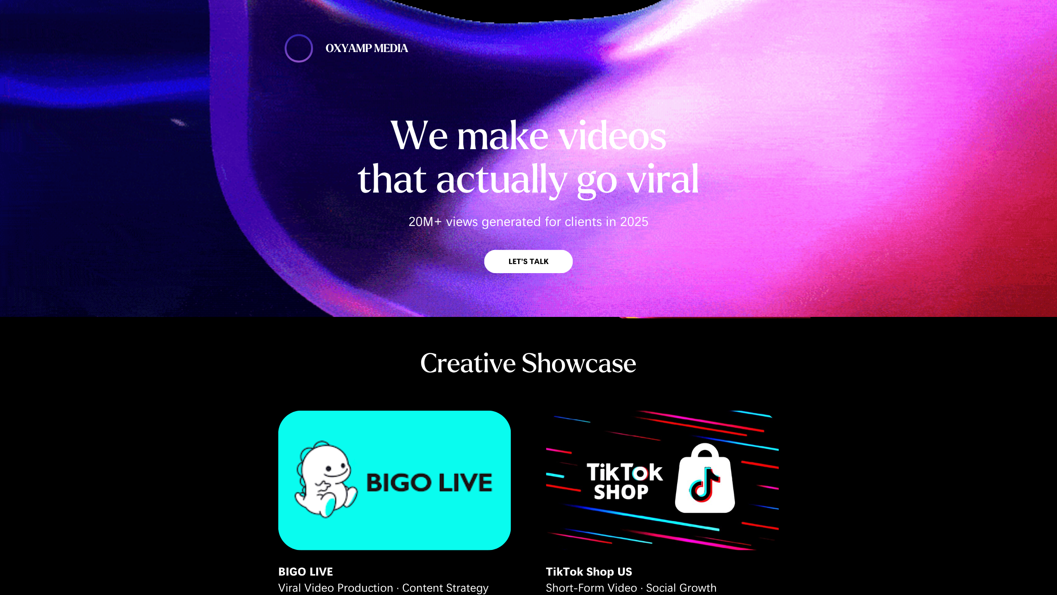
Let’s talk (528, 261)
